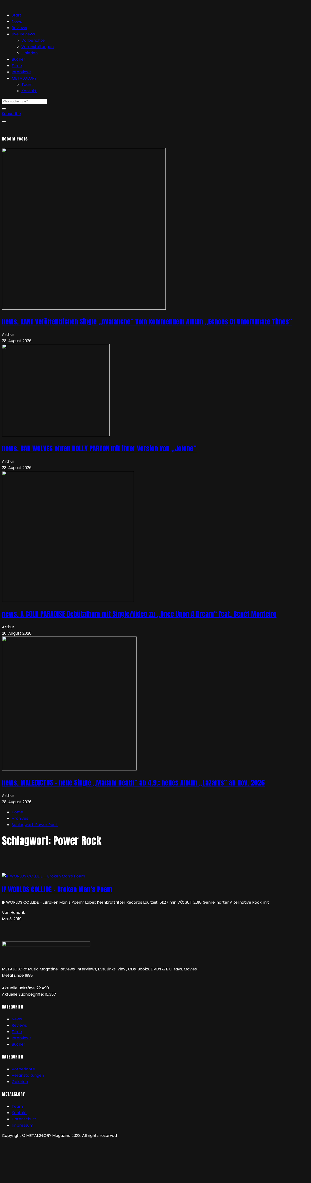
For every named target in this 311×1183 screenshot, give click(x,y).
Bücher (18, 59)
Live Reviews (23, 34)
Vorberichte (33, 40)
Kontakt (29, 91)
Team (27, 84)
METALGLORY (24, 78)
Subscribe (11, 113)
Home (17, 812)
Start (16, 15)
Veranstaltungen (37, 47)
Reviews (19, 28)
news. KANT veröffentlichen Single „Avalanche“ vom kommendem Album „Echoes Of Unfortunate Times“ (147, 321)
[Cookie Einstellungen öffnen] (38, 1178)
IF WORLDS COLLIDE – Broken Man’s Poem (57, 889)
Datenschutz (24, 1119)
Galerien (29, 53)
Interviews (21, 72)
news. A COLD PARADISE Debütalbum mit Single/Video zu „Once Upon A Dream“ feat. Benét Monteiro (139, 614)
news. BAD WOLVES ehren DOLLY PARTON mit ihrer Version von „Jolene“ (99, 448)
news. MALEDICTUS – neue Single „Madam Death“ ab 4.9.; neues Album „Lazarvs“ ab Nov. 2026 (133, 783)
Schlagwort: (35, 824)
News (17, 21)
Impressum (22, 1125)
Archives (20, 818)
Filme (17, 65)
